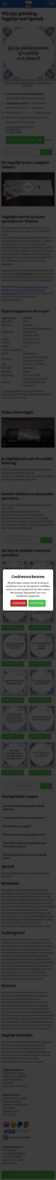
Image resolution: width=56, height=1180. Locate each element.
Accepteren (37, 603)
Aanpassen (18, 603)
